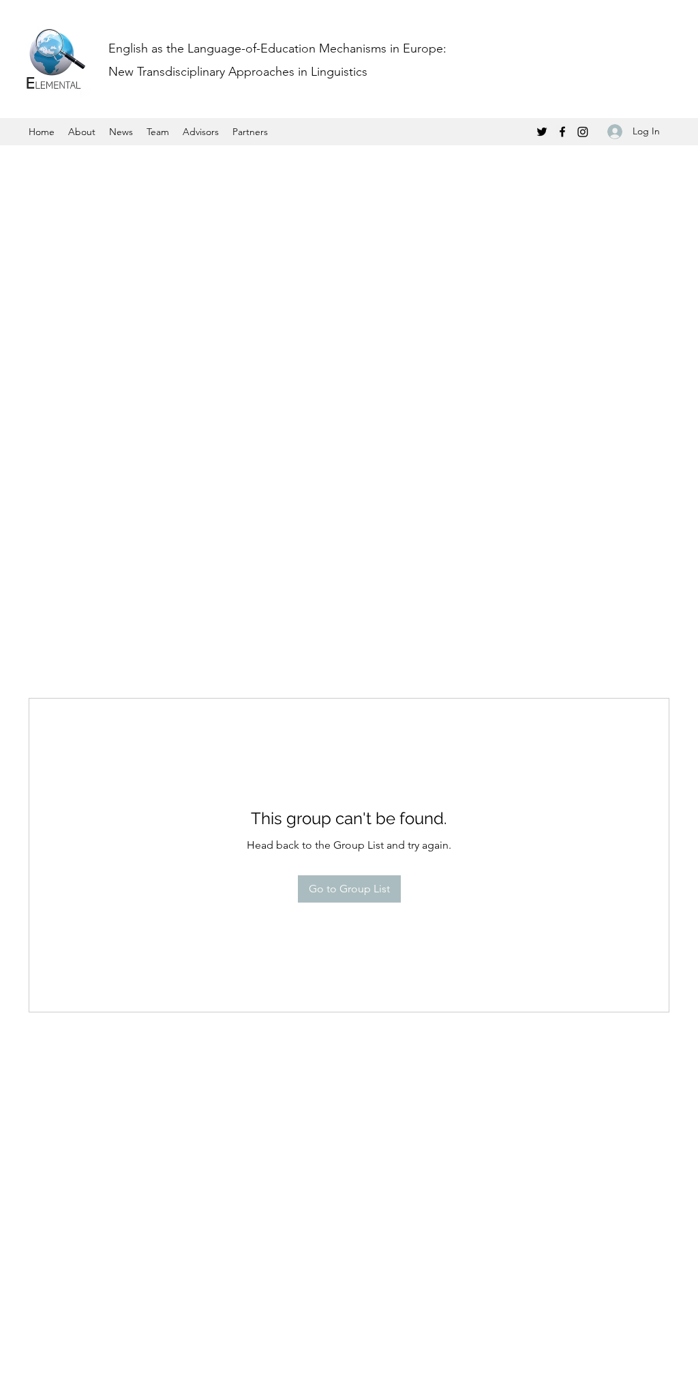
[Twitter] (542, 131)
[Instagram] (583, 131)
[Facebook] (562, 131)
